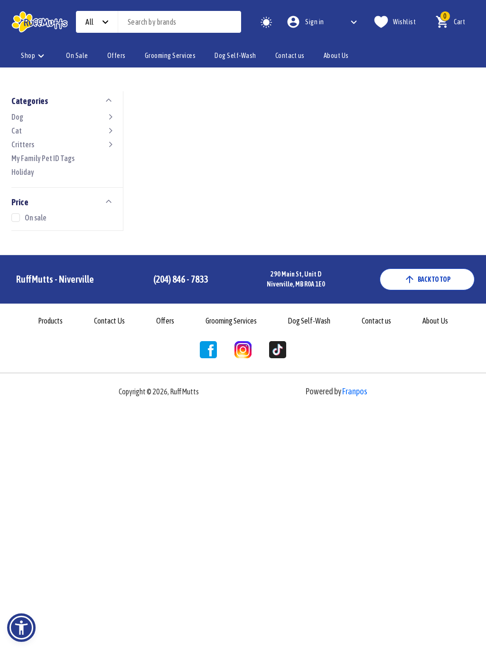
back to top (434, 279)
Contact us (290, 55)
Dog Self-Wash (235, 55)
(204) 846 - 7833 (180, 279)
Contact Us (109, 320)
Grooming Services (170, 55)
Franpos (354, 391)
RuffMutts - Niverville (55, 279)
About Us (336, 55)
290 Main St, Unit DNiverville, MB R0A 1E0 (296, 279)
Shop (28, 55)
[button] (21, 627)
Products (50, 320)
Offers (116, 55)
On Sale (77, 55)
